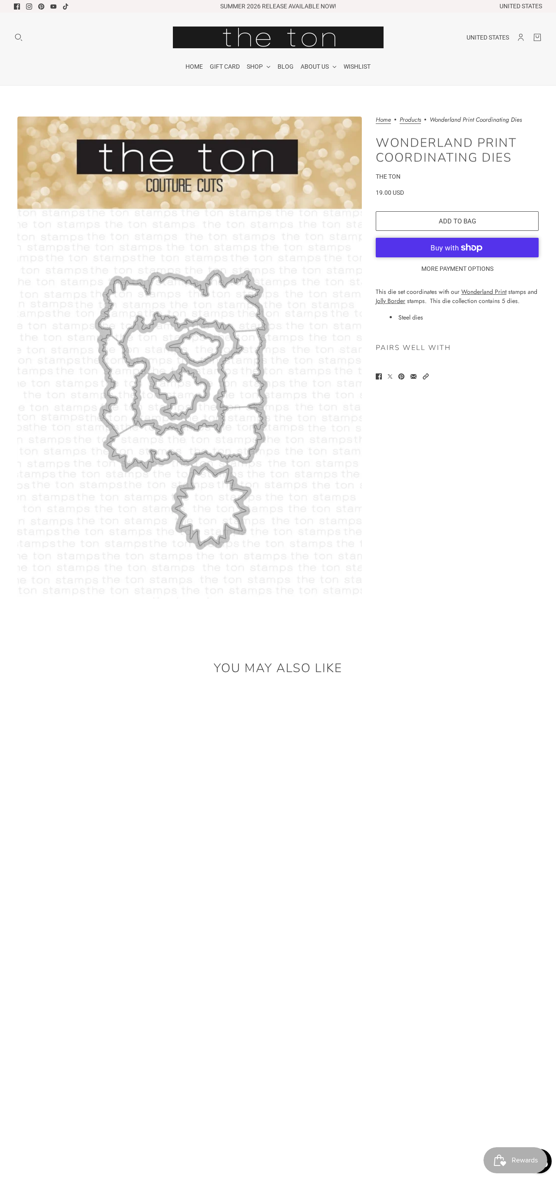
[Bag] (537, 37)
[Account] (521, 37)
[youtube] (53, 6)
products (410, 120)
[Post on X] (390, 376)
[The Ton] (278, 37)
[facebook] (17, 6)
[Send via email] (413, 376)
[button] (425, 376)
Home (383, 120)
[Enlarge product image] (189, 358)
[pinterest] (41, 6)
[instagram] (29, 6)
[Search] (18, 37)
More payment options (457, 268)
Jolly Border (390, 300)
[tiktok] (65, 6)
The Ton (388, 176)
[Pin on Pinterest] (401, 376)
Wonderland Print (483, 291)
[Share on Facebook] (379, 376)
